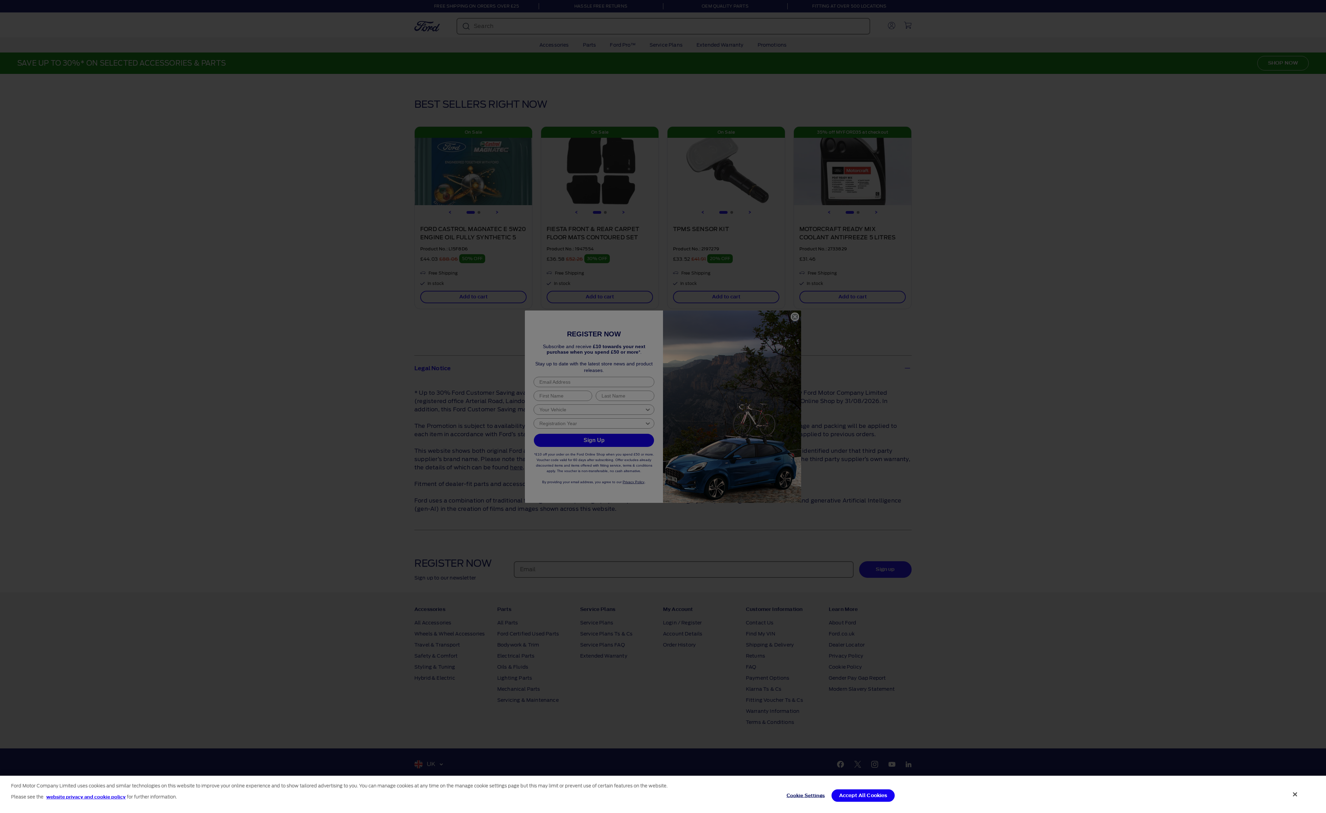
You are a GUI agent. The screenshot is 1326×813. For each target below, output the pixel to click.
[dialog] (663, 794)
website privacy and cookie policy (86, 797)
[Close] (1295, 794)
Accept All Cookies (863, 795)
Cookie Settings (806, 795)
